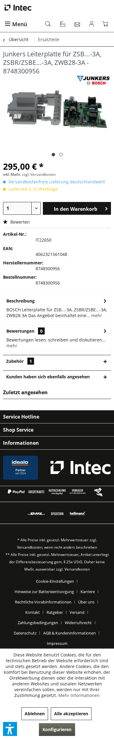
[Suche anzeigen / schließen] (48, 24)
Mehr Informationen (79, 695)
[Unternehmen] (63, 24)
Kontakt (32, 612)
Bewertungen (20, 331)
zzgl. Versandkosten (39, 174)
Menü (19, 24)
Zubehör (19, 361)
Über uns (86, 602)
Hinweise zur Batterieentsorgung (44, 591)
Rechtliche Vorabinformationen (43, 602)
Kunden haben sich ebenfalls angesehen (48, 377)
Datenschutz (25, 633)
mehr (96, 315)
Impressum (57, 643)
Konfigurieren (57, 729)
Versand (77, 612)
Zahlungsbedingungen (38, 622)
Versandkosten (29, 547)
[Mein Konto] (92, 24)
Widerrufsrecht (78, 622)
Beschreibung (20, 301)
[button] (10, 729)
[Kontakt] (77, 24)
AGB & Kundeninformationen (69, 633)
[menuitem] (21, 24)
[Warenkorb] (106, 24)
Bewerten (19, 222)
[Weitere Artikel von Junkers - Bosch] (93, 80)
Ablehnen (35, 713)
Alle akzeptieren (71, 713)
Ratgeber (55, 612)
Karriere (88, 591)
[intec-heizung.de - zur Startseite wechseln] (57, 8)
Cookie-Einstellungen (55, 581)
